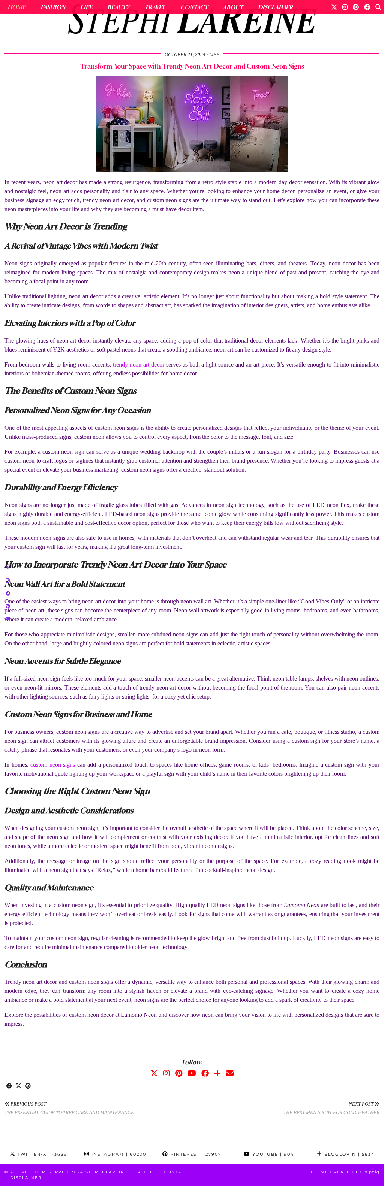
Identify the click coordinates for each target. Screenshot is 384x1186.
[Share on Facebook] (9, 1086)
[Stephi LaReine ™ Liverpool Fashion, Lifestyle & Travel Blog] (192, 21)
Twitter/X (41, 1154)
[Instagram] (345, 7)
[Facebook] (367, 7)
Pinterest (194, 1154)
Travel (154, 7)
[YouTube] (192, 1073)
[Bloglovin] (217, 1073)
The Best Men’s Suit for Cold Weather (332, 1108)
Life (86, 7)
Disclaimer (275, 7)
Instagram (118, 1154)
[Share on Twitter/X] (18, 1086)
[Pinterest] (356, 7)
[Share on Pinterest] (28, 1086)
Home (17, 7)
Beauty (118, 7)
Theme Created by (345, 1172)
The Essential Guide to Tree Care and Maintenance (69, 1108)
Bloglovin (348, 1154)
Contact (194, 7)
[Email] (230, 1073)
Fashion (52, 7)
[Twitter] (334, 7)
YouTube (272, 1154)
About (233, 7)
